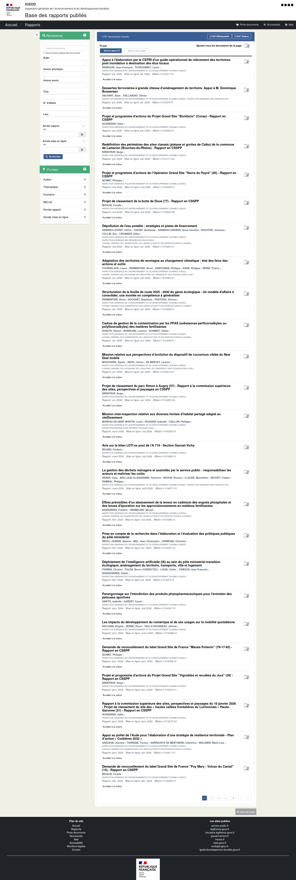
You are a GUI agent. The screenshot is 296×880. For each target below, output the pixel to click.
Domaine (48, 194)
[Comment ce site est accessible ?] (282, 5)
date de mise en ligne (137, 50)
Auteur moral (50, 80)
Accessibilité (76, 842)
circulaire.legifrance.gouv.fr (220, 832)
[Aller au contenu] (286, 5)
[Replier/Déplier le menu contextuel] (37, 34)
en (44, 129)
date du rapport (111, 50)
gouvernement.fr (220, 836)
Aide (76, 839)
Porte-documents (76, 832)
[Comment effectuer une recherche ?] (84, 35)
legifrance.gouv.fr (220, 829)
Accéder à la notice (112, 79)
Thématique (50, 187)
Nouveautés (76, 836)
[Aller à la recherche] (289, 5)
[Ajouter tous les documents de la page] (247, 46)
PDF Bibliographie (220, 36)
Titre (46, 91)
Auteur (47, 179)
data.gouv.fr (219, 842)
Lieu (45, 114)
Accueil (76, 825)
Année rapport (52, 209)
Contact (76, 849)
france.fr (219, 839)
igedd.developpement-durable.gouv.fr (220, 849)
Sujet (46, 57)
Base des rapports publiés (56, 14)
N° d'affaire (49, 103)
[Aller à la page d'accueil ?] (292, 5)
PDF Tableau (242, 36)
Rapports (76, 829)
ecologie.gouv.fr (220, 846)
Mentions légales (76, 846)
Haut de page (247, 811)
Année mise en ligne (55, 217)
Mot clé (47, 202)
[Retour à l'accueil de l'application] (148, 869)
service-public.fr (220, 825)
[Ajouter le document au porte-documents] (246, 62)
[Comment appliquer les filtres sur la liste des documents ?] (84, 169)
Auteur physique (53, 69)
